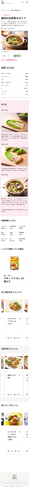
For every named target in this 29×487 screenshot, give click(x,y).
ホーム (2, 10)
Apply (22, 2)
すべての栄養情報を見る (9, 60)
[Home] (7, 2)
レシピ (7, 10)
